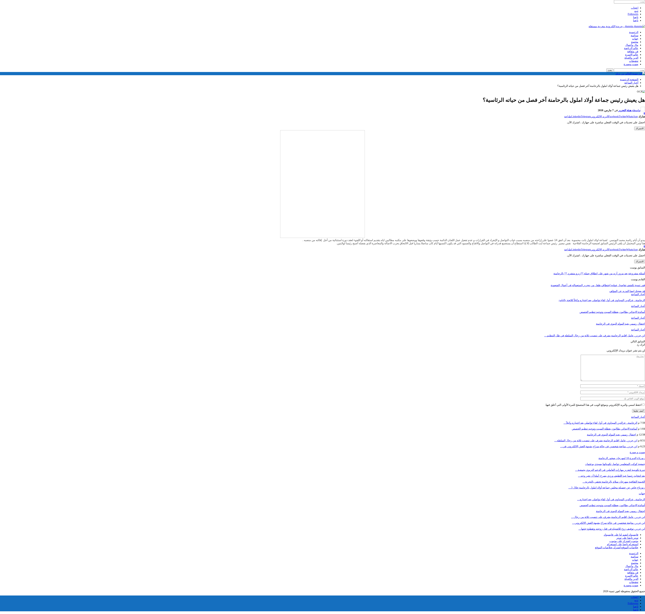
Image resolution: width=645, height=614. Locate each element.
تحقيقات (633, 61)
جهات (635, 38)
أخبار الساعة (638, 294)
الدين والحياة (631, 57)
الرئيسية (633, 32)
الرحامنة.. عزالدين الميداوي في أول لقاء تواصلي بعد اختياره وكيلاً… (600, 422)
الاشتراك (640, 128)
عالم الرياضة (631, 48)
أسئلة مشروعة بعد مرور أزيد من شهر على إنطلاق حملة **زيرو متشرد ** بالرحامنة (599, 273)
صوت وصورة (631, 64)
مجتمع (634, 41)
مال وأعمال (631, 45)
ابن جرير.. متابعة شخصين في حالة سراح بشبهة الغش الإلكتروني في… (598, 446)
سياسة (634, 35)
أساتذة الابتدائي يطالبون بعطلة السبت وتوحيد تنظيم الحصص (604, 428)
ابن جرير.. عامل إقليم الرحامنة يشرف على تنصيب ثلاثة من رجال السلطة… (595, 440)
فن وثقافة (632, 51)
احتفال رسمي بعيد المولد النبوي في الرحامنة (611, 434)
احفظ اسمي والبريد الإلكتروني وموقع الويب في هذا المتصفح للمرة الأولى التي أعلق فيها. (593, 404)
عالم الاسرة (631, 54)
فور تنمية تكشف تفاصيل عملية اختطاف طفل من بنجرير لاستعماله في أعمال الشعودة (598, 285)
